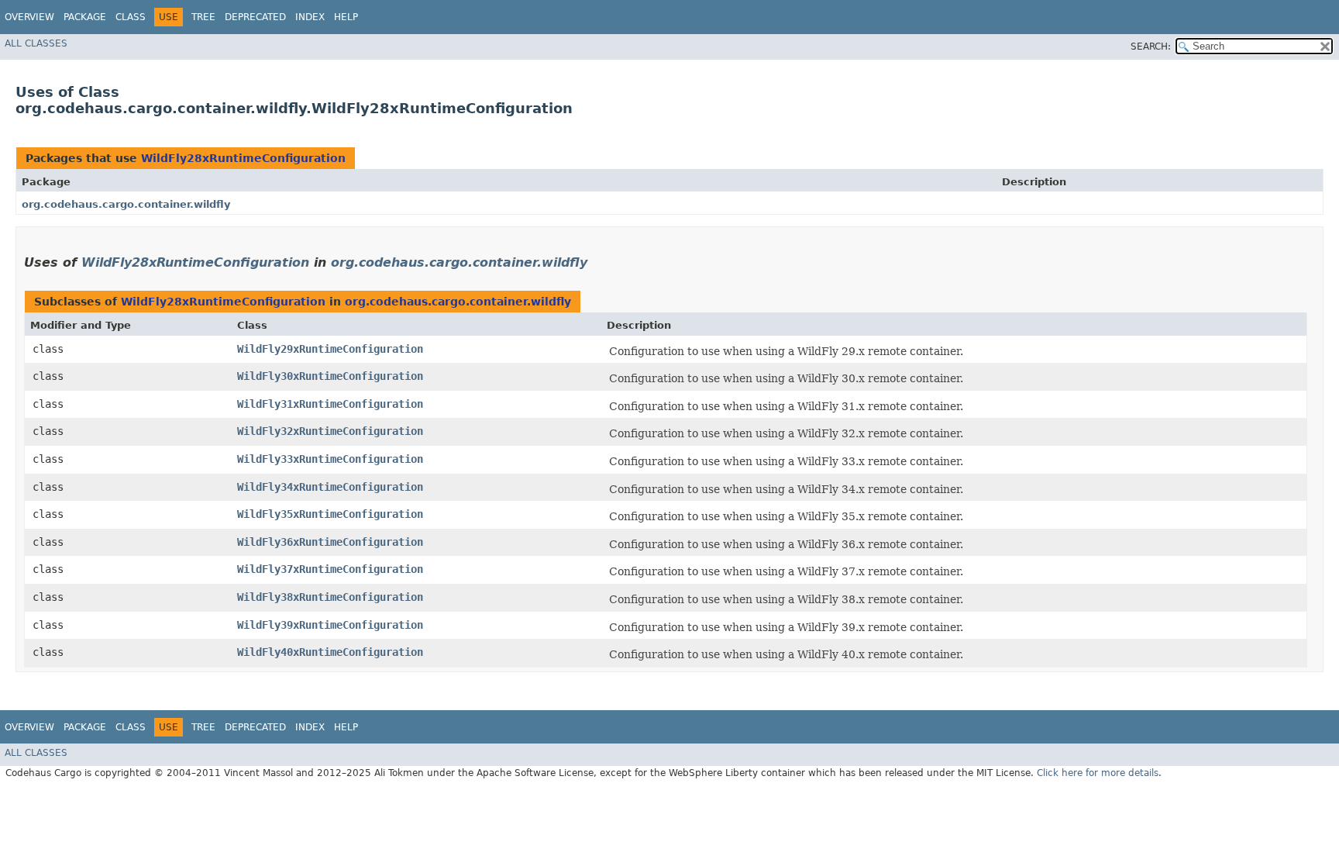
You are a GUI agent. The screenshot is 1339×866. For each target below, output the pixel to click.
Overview (29, 17)
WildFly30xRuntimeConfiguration (330, 376)
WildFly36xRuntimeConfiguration (330, 542)
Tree (203, 17)
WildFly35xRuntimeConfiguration (330, 514)
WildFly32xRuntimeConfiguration (330, 431)
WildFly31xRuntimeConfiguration (330, 404)
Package (85, 17)
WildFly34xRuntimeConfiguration (330, 487)
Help (346, 17)
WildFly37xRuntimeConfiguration (330, 569)
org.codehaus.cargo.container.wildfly (126, 204)
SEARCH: (1151, 46)
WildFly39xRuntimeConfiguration (330, 625)
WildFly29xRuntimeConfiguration (330, 349)
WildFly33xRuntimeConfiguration (330, 459)
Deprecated (255, 17)
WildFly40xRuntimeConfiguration (330, 652)
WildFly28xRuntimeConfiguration (243, 158)
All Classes (36, 43)
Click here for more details (1097, 773)
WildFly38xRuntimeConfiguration (330, 597)
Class (130, 17)
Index (310, 17)
